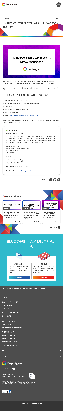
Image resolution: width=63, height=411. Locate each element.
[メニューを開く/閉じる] (59, 298)
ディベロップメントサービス (11, 313)
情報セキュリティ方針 (37, 403)
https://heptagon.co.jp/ (24, 171)
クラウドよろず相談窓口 (10, 345)
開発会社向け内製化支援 (8, 338)
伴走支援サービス (8, 332)
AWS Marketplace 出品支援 (9, 341)
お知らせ (9, 289)
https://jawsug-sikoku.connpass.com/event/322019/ (25, 116)
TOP (3, 289)
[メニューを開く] (58, 4)
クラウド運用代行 (6, 308)
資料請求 (44, 277)
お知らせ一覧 (53, 227)
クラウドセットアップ (8, 305)
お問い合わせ (20, 277)
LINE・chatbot (6, 325)
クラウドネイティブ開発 (8, 322)
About (4, 350)
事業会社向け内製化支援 (8, 335)
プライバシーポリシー (26, 403)
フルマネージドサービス (10, 302)
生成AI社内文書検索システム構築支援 (12, 328)
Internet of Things (7, 319)
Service (4, 298)
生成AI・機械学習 (6, 316)
